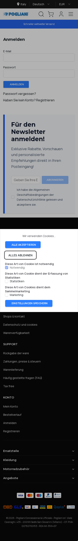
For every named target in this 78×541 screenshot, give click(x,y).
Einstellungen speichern (30, 303)
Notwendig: (17, 267)
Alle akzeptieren (24, 244)
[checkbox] (6, 267)
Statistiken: (17, 281)
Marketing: (17, 295)
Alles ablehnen (20, 255)
